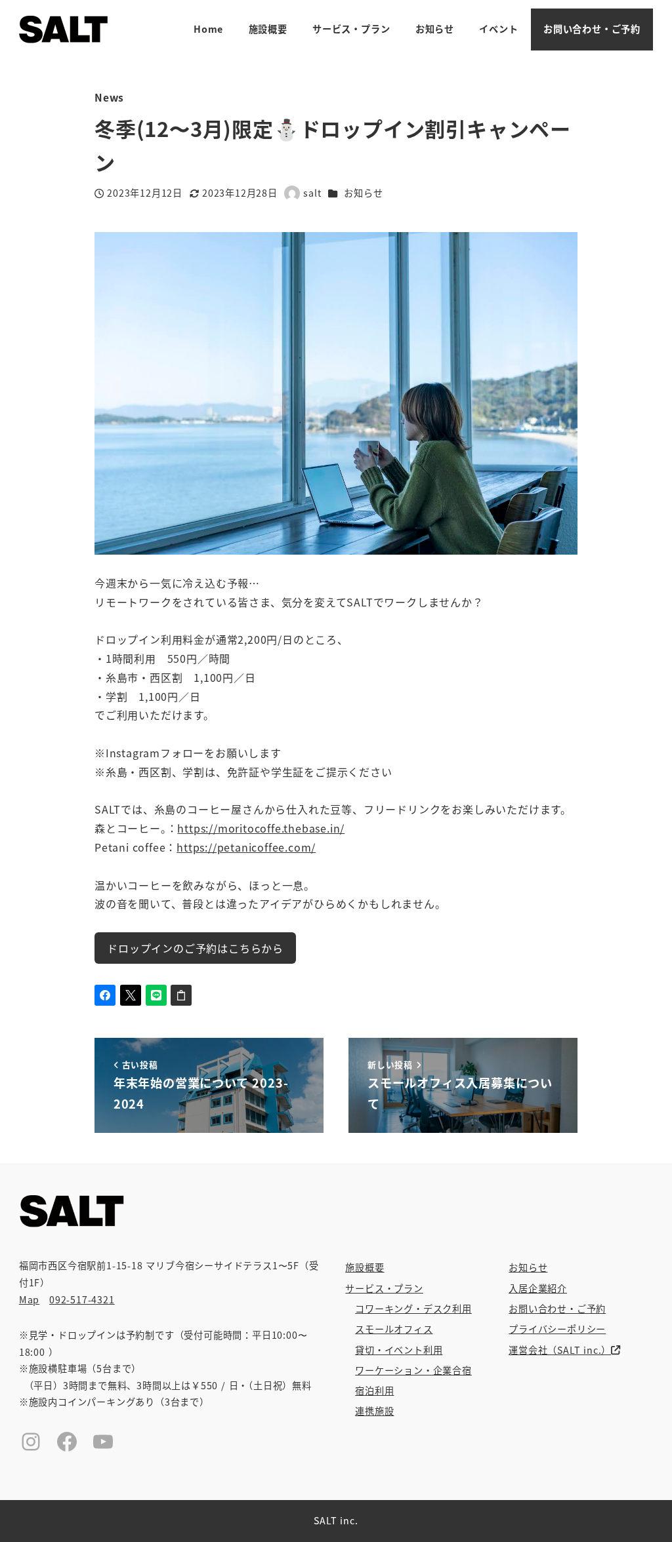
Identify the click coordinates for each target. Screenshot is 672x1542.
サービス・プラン (384, 1288)
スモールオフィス (393, 1328)
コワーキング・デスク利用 (413, 1308)
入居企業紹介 (538, 1288)
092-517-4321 (82, 1299)
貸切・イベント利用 (398, 1349)
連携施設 (374, 1410)
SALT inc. (336, 1520)
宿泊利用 (374, 1390)
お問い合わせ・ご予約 (557, 1308)
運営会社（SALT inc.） (560, 1349)
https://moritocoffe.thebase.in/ (261, 828)
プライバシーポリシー (557, 1328)
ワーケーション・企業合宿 (413, 1370)
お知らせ (363, 192)
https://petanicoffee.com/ (246, 847)
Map (29, 1299)
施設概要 (364, 1267)
